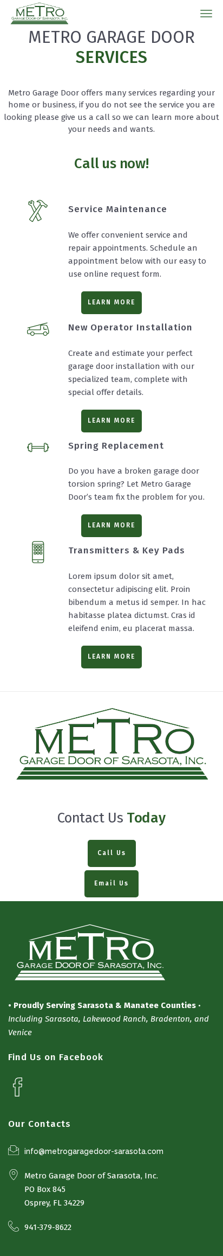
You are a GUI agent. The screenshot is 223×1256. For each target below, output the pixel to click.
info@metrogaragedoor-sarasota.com (93, 1151)
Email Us (111, 883)
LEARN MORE (111, 302)
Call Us (111, 853)
